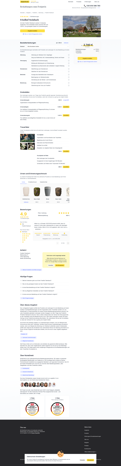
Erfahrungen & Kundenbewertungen (92, 436)
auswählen (66, 106)
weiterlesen (38, 229)
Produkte (78, 1)
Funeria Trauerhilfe (35, 433)
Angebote (86, 430)
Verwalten (50, 265)
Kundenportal (26, 368)
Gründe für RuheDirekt (28, 371)
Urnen (23, 182)
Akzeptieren (90, 460)
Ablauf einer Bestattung (28, 375)
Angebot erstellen (32, 31)
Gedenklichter (43, 182)
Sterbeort (22, 46)
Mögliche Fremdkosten (28, 340)
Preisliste (86, 445)
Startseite (70, 1)
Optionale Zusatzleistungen (29, 337)
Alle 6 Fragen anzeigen (28, 298)
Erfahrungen (88, 1)
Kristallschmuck (32, 182)
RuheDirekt (25, 2)
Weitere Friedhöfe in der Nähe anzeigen (32, 269)
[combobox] (48, 46)
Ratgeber (86, 442)
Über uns (96, 1)
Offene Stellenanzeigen (89, 451)
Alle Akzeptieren (60, 265)
